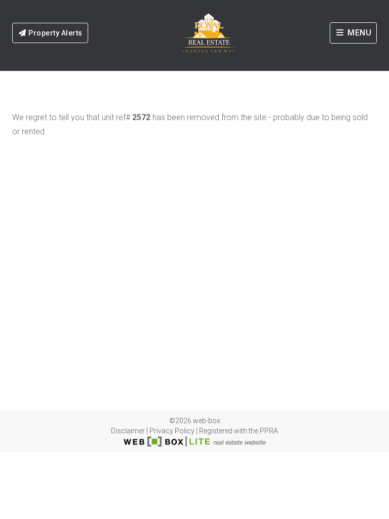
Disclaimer (128, 431)
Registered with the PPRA (238, 431)
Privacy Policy (171, 431)
